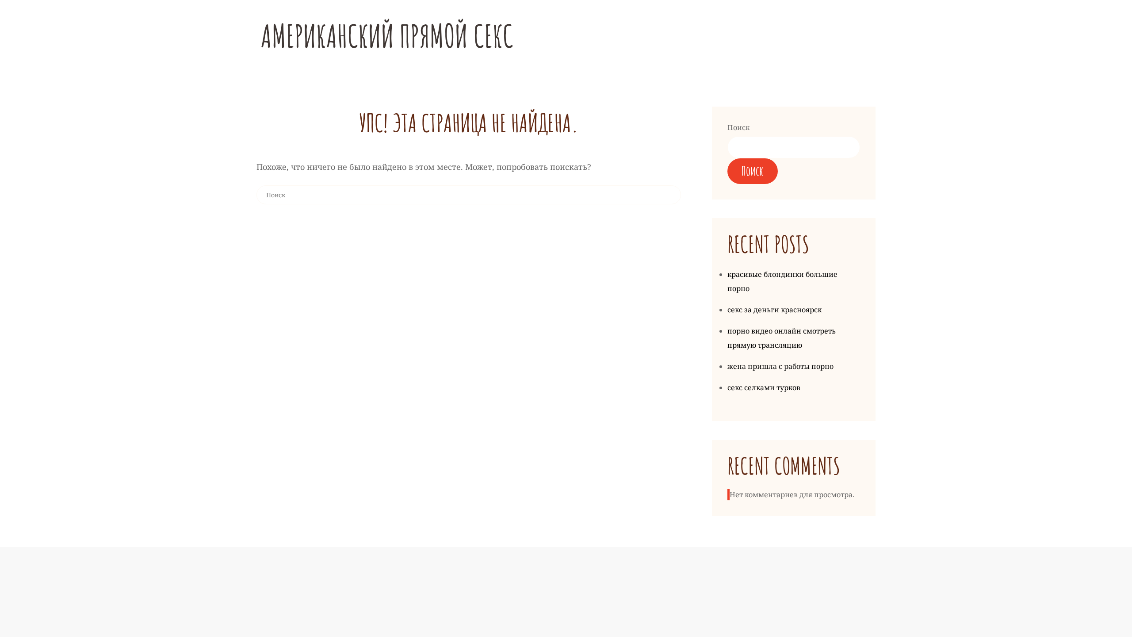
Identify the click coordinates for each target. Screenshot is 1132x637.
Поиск (738, 127)
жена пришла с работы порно (780, 366)
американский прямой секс (387, 35)
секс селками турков (763, 387)
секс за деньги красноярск (774, 310)
